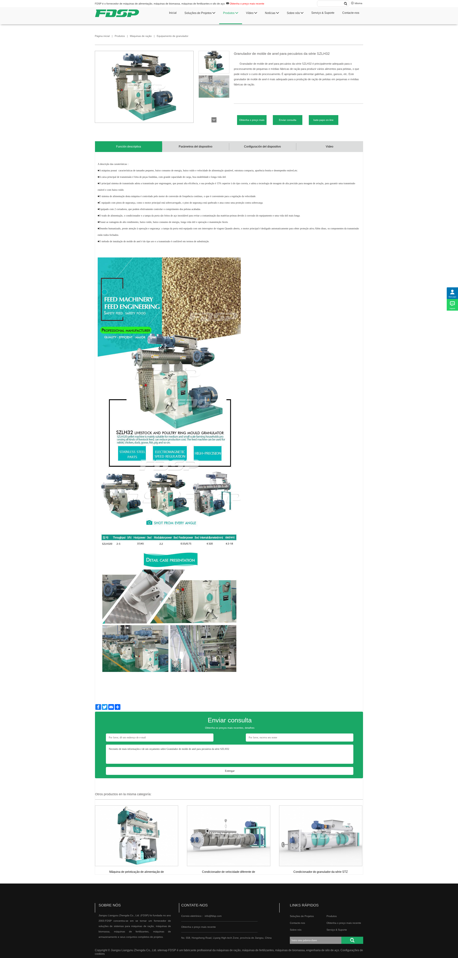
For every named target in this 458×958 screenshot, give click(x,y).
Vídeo (250, 13)
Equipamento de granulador (172, 36)
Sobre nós (294, 13)
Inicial (173, 12)
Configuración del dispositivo (262, 146)
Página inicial (102, 36)
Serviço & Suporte (322, 12)
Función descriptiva (128, 146)
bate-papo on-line (323, 120)
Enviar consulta (287, 120)
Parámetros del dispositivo (195, 146)
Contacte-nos (350, 12)
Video (329, 146)
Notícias (270, 13)
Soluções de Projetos (198, 13)
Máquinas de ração (141, 36)
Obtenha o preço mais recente (247, 3)
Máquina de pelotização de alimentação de (136, 871)
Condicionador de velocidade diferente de (228, 871)
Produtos (229, 13)
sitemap (162, 950)
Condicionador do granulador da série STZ (320, 871)
